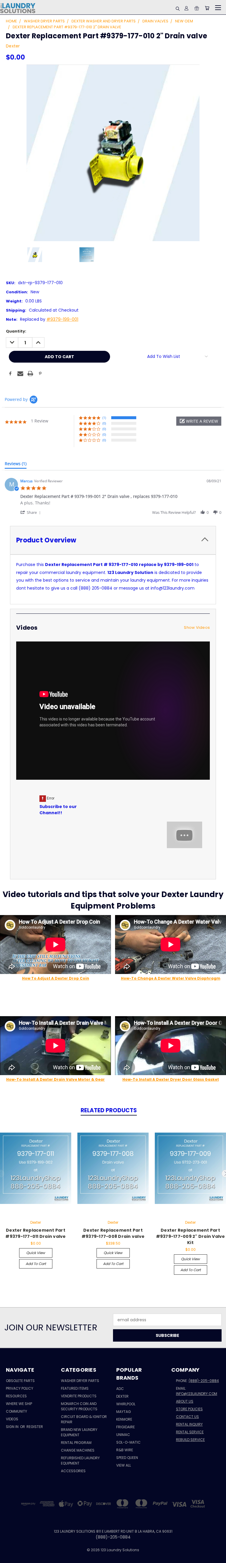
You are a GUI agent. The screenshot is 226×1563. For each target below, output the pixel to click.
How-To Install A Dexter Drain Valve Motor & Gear (55, 1079)
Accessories (73, 1470)
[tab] (15, 465)
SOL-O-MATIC (128, 1442)
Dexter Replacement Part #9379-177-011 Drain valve (35, 1233)
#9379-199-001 (62, 319)
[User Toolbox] (186, 8)
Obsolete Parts (20, 1380)
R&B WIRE (124, 1449)
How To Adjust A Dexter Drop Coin (55, 978)
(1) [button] (104, 417)
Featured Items (75, 1388)
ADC (120, 1388)
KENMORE (124, 1419)
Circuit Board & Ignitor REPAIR (84, 1419)
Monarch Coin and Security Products (79, 1406)
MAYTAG (123, 1411)
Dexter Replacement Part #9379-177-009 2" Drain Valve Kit (190, 1236)
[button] (198, 421)
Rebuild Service (190, 1439)
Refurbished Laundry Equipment (80, 1460)
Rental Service (190, 1431)
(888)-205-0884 (204, 1380)
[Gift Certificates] (197, 8)
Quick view (35, 1252)
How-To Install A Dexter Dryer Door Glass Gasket (170, 1079)
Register (34, 1426)
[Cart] (207, 8)
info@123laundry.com (196, 1393)
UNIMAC (123, 1434)
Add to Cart (36, 1263)
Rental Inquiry (189, 1424)
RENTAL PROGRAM (76, 1442)
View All (123, 1465)
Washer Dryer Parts (80, 1380)
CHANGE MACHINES (77, 1450)
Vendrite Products (79, 1396)
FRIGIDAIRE (125, 1426)
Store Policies (189, 1408)
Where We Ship (19, 1403)
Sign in (12, 1426)
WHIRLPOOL (125, 1403)
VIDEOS (12, 1418)
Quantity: (16, 331)
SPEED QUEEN (127, 1457)
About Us (184, 1401)
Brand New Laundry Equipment (79, 1432)
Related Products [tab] (109, 1110)
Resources (16, 1396)
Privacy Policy (19, 1388)
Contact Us (187, 1416)
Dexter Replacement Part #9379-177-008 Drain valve (113, 1233)
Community (16, 1411)
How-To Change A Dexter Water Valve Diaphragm (170, 978)
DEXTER (122, 1396)
